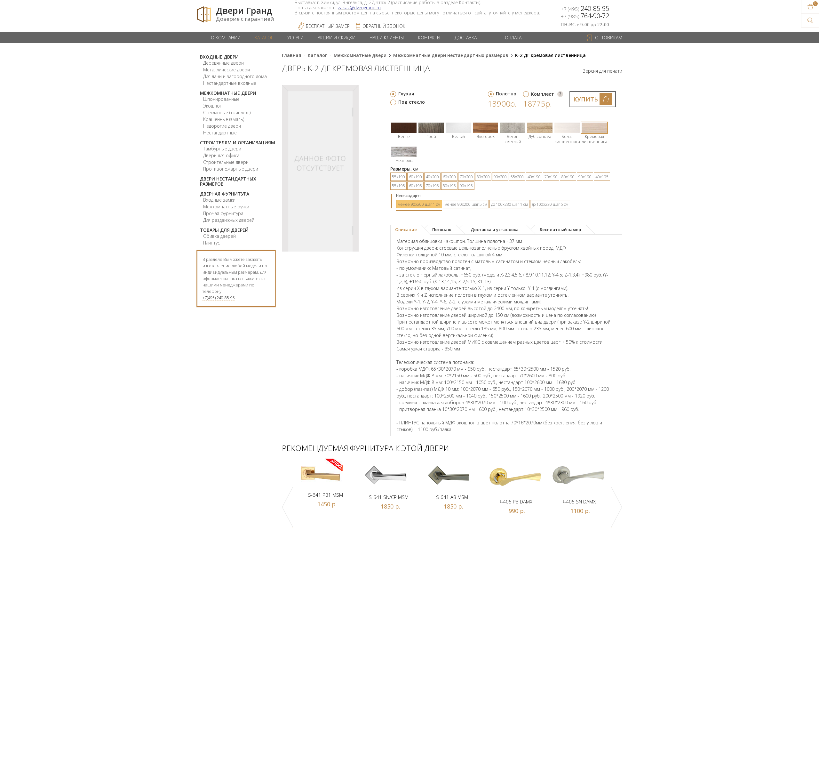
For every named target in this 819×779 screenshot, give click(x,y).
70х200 (466, 177)
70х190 (551, 177)
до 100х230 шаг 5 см (550, 204)
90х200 (500, 177)
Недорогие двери (222, 126)
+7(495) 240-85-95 (219, 298)
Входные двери (219, 57)
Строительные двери (226, 162)
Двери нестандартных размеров (228, 181)
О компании (226, 38)
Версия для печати (602, 71)
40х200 (432, 177)
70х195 (432, 186)
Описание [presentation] (406, 229)
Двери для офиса (221, 155)
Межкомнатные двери (228, 93)
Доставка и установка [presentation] (495, 229)
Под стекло (411, 102)
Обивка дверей (219, 236)
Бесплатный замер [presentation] (560, 229)
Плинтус (211, 243)
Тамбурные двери (222, 149)
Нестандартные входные (229, 83)
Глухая (406, 94)
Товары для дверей (224, 230)
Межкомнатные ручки (226, 207)
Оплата (513, 38)
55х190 (398, 177)
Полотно (506, 94)
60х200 (449, 177)
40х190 (534, 177)
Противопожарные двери (230, 169)
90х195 (466, 186)
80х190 (568, 177)
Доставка (466, 38)
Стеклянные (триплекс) (226, 112)
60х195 (415, 186)
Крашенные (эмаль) (223, 119)
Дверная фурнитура (224, 194)
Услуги (295, 38)
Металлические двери (226, 70)
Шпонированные (221, 99)
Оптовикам (608, 38)
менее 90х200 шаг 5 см (465, 204)
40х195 (601, 177)
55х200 (517, 177)
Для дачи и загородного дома (235, 76)
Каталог (264, 38)
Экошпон (212, 106)
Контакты (429, 38)
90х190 (585, 177)
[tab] (410, 230)
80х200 (483, 177)
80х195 (449, 186)
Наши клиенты (387, 38)
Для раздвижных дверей (228, 220)
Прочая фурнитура (223, 213)
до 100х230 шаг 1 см (509, 204)
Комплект (542, 94)
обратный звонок (383, 26)
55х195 (398, 186)
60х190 (415, 177)
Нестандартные (220, 133)
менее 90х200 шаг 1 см (419, 204)
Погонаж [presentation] (441, 229)
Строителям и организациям (237, 143)
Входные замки (219, 200)
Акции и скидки (336, 38)
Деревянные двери (223, 63)
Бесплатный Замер (328, 26)
